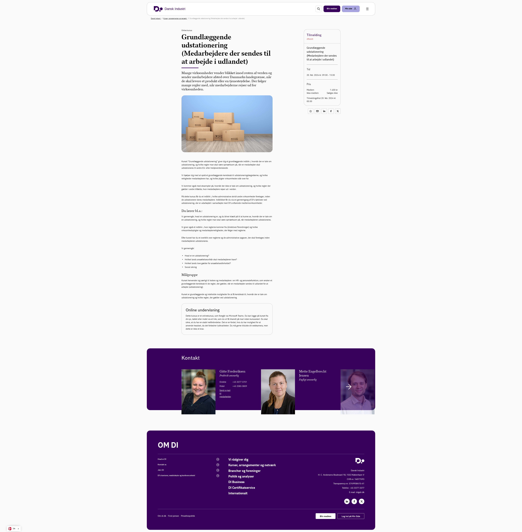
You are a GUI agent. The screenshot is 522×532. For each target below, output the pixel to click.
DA (14, 529)
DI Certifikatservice (241, 488)
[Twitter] (361, 501)
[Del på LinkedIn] (324, 111)
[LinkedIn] (347, 501)
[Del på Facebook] (331, 111)
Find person (173, 516)
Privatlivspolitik (188, 516)
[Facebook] (354, 501)
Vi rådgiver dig (238, 460)
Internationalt (237, 493)
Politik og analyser (241, 477)
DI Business (236, 482)
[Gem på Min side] (310, 111)
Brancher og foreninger (244, 471)
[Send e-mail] (317, 111)
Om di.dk (162, 516)
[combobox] (14, 528)
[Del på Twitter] (338, 111)
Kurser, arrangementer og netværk (175, 18)
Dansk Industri (156, 18)
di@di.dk (360, 492)
